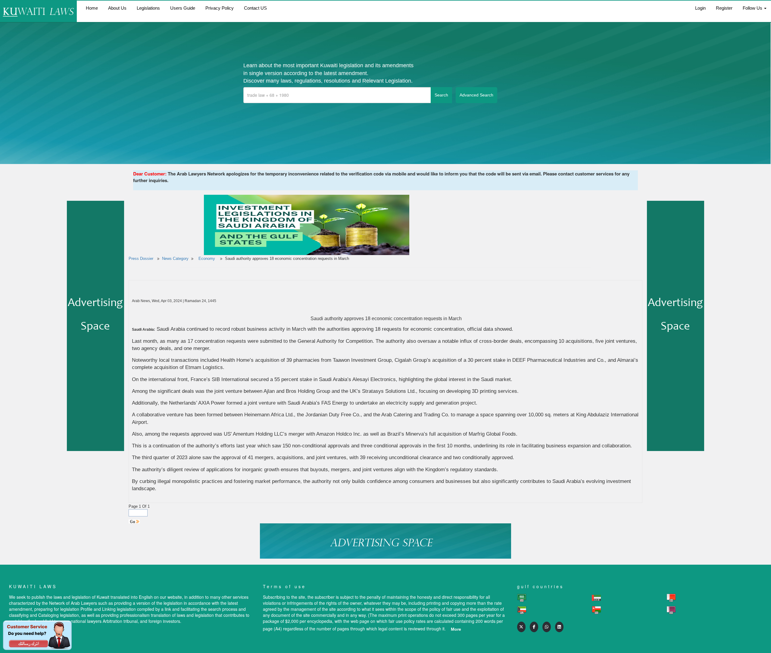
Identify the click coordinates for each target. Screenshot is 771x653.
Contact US (255, 8)
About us (117, 8)
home (92, 8)
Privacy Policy (219, 8)
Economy (207, 258)
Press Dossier (141, 258)
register (724, 8)
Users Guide (182, 8)
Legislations (148, 8)
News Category (175, 258)
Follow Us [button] (753, 8)
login (700, 8)
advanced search (476, 95)
